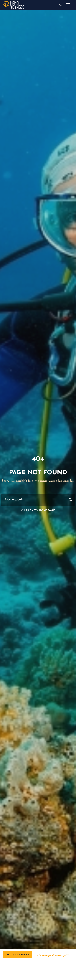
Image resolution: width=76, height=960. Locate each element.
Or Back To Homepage (38, 510)
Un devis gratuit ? (17, 955)
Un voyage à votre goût (52, 955)
